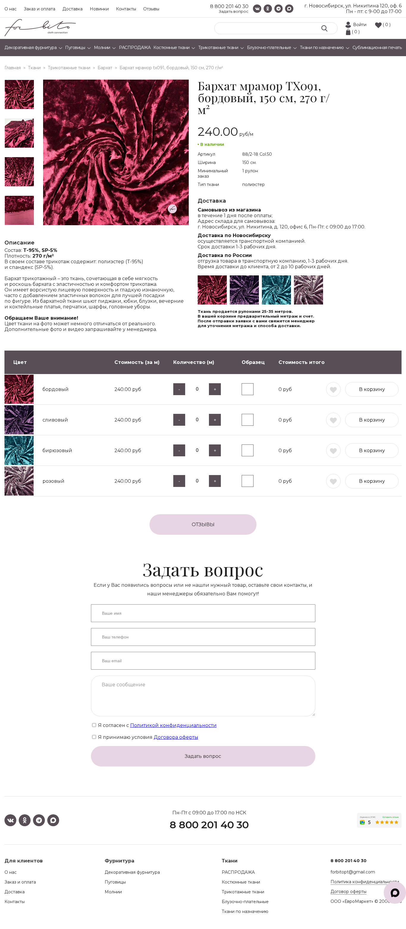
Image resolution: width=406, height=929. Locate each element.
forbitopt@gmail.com (353, 872)
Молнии (113, 892)
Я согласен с (157, 725)
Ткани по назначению (245, 911)
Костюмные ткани (241, 882)
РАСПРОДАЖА (238, 872)
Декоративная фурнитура (132, 872)
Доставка (72, 9)
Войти (359, 24)
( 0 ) (387, 24)
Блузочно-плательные (245, 901)
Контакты (126, 9)
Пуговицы (115, 882)
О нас (10, 9)
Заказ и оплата (39, 9)
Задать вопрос (233, 11)
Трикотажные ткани (243, 892)
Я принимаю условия (147, 737)
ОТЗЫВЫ (203, 524)
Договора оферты (176, 737)
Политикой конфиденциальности (173, 725)
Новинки (99, 9)
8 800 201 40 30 (229, 6)
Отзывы (151, 9)
